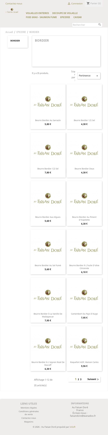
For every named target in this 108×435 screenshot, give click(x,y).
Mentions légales (29, 407)
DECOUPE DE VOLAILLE (65, 13)
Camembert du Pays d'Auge (84, 313)
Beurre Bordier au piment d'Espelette (84, 218)
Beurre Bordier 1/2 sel (84, 120)
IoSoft (72, 426)
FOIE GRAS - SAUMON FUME (41, 17)
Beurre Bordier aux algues (47, 217)
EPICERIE (65, 17)
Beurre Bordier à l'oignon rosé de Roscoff (48, 363)
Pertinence (89, 76)
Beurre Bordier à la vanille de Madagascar (48, 315)
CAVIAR (77, 17)
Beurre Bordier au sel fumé (48, 265)
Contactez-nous (13, 3)
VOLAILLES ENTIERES (37, 13)
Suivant (93, 379)
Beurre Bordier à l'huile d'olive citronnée (84, 267)
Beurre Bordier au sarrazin (48, 120)
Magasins (28, 421)
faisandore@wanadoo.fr (83, 415)
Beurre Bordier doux (84, 168)
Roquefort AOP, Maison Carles (84, 362)
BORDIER (15, 40)
